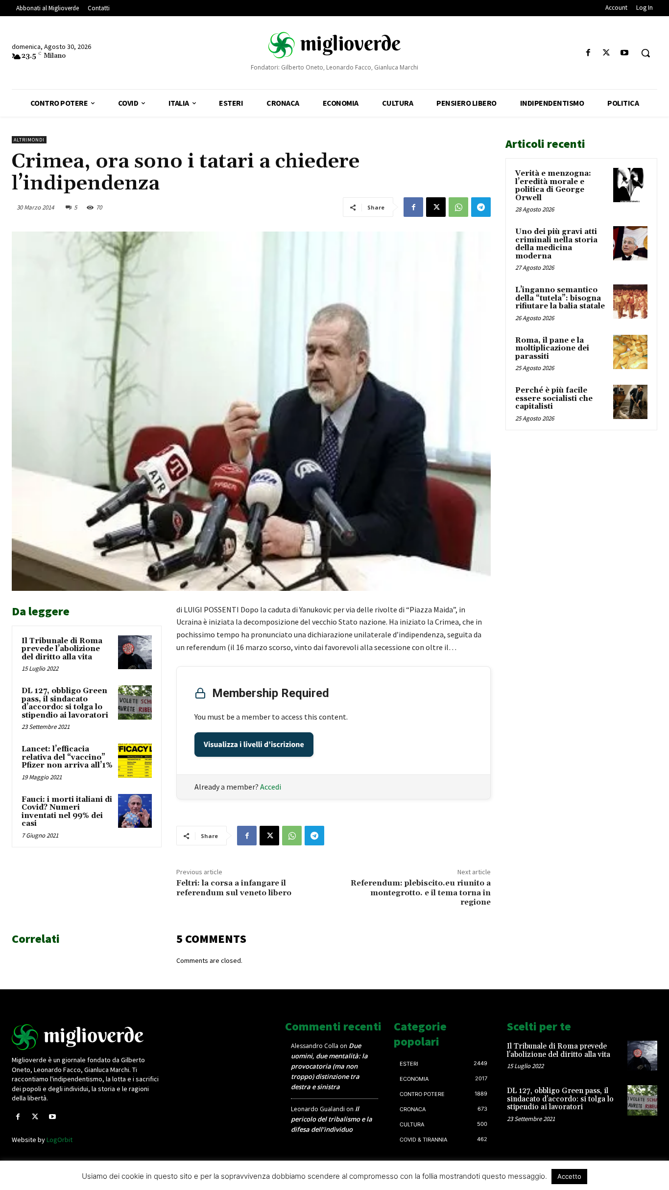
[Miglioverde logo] (87, 1037)
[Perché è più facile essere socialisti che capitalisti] (630, 402)
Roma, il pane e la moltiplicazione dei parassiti (552, 348)
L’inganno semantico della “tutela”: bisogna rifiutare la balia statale (560, 298)
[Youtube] (624, 53)
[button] (645, 53)
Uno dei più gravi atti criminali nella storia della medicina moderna (556, 244)
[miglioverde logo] (334, 44)
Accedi (270, 787)
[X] (606, 53)
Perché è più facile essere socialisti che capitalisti (554, 398)
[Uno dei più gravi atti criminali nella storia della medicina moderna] (630, 243)
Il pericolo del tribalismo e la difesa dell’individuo (331, 1119)
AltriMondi (29, 140)
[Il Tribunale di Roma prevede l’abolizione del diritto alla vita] (135, 652)
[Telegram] (481, 207)
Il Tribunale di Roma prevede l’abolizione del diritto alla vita (62, 649)
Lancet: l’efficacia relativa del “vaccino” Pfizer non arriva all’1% (67, 757)
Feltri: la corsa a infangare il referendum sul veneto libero (233, 887)
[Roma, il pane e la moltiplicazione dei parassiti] (630, 352)
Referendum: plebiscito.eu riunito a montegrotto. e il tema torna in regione (421, 892)
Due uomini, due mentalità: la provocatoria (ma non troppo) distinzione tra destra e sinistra (329, 1066)
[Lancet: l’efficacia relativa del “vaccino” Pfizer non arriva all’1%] (135, 760)
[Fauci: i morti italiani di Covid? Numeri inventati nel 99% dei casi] (135, 811)
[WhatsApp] (458, 207)
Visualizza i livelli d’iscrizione (254, 744)
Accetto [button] (569, 1176)
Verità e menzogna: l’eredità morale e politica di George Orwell (553, 186)
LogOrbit (59, 1139)
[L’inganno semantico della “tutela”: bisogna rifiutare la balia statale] (630, 301)
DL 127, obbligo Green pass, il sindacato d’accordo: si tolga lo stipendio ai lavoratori (65, 703)
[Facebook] (588, 53)
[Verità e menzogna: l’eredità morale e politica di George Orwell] (630, 185)
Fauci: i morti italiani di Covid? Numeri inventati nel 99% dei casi (67, 812)
